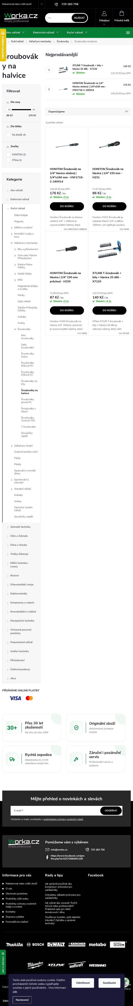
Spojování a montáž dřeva (25, 472)
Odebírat (111, 810)
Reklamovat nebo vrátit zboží (17, 4)
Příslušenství (17, 660)
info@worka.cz (59, 849)
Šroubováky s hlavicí (28, 410)
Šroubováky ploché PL (27, 401)
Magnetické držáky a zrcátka (28, 287)
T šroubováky (28, 426)
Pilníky (21, 295)
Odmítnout (83, 983)
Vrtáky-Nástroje (19, 554)
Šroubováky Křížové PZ (27, 373)
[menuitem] (15, 32)
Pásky (17, 458)
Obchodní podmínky (17, 893)
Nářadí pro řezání (23, 445)
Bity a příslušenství (28, 249)
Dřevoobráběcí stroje (21, 584)
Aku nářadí (16, 190)
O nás (9, 888)
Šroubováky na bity (29, 382)
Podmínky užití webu (17, 898)
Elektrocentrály (18, 593)
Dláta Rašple (21, 215)
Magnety (19, 221)
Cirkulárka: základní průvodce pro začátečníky (63, 896)
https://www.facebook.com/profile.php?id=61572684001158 (68, 857)
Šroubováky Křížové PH (27, 364)
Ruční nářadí (18, 208)
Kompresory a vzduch (22, 602)
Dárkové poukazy (20, 669)
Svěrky (21, 323)
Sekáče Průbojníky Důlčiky (27, 309)
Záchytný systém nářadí (23, 509)
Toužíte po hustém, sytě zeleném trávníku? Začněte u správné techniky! (62, 920)
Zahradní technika (20, 527)
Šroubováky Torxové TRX (28, 419)
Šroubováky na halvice (29, 392)
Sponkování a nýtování (21, 481)
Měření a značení (23, 227)
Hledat (79, 18)
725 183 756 (98, 849)
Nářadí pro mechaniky (26, 243)
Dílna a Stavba (18, 545)
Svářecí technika (19, 651)
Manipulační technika (22, 620)
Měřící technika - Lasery (19, 564)
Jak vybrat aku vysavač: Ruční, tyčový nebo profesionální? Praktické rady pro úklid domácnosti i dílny (61, 907)
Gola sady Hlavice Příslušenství (27, 257)
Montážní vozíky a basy (24, 235)
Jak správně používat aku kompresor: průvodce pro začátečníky (58, 887)
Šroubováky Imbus (27, 355)
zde (15, 991)
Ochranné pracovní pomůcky (20, 631)
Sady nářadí (24, 301)
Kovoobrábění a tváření (23, 611)
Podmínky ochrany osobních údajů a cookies (21, 905)
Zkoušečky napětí (27, 434)
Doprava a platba (15, 916)
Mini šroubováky (27, 337)
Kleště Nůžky (25, 273)
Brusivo (14, 575)
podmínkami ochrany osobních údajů (63, 819)
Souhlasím (109, 983)
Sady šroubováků (27, 346)
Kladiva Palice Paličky (25, 266)
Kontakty (10, 911)
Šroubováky (24, 329)
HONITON (18, 154)
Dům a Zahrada (19, 536)
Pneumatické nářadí (21, 642)
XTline (16, 160)
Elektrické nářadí (19, 199)
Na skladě (18, 134)
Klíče (20, 279)
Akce (13, 678)
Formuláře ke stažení (17, 921)
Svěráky (22, 316)
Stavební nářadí (22, 488)
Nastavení (22, 1000)
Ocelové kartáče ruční (26, 451)
